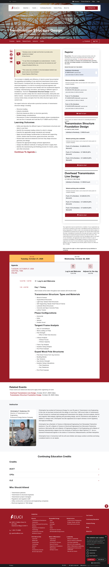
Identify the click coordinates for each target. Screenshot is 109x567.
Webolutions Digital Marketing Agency (90, 565)
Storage (52, 522)
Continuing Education (45, 8)
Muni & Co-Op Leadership (73, 544)
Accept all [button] (91, 559)
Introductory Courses (37, 531)
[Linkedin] (11, 51)
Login (98, 1)
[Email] (11, 62)
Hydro (51, 527)
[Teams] (11, 58)
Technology (35, 529)
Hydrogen (52, 524)
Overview (11, 41)
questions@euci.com (17, 533)
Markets (34, 526)
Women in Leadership (72, 538)
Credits (42, 41)
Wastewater (53, 548)
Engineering (53, 538)
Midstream (35, 540)
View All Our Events (72, 551)
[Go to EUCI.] (10, 15)
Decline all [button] (101, 559)
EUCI (67, 565)
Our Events (89, 515)
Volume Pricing (57, 8)
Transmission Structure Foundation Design (25, 395)
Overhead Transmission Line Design (23, 393)
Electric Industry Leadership (74, 540)
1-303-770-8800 (16, 530)
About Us (66, 8)
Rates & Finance (54, 544)
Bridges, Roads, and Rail (73, 522)
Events (34, 8)
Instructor (35, 41)
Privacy (11, 565)
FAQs (93, 1)
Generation (35, 522)
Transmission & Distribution (39, 520)
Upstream (34, 538)
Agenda (18, 41)
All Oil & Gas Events (37, 551)
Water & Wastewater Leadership (75, 546)
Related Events (26, 41)
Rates (33, 548)
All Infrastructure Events (73, 524)
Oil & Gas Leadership (72, 542)
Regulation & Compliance (38, 527)
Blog (87, 527)
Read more (97, 544)
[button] (96, 563)
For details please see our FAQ (85, 59)
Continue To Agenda (24, 152)
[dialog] (96, 550)
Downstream (35, 542)
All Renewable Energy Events (57, 531)
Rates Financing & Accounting (39, 524)
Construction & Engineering (74, 520)
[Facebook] (11, 54)
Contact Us (91, 8)
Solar (51, 520)
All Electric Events (36, 533)
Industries (25, 8)
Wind (51, 526)
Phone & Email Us (85, 1)
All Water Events (54, 549)
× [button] (105, 536)
